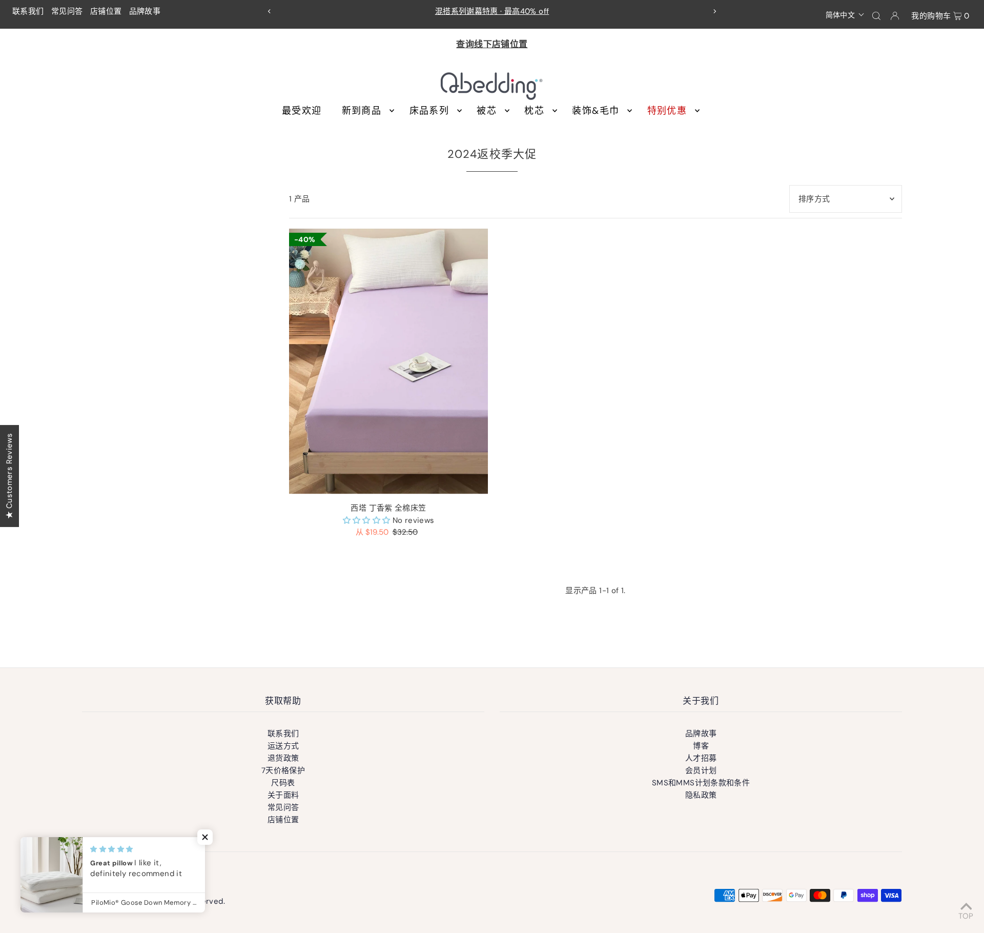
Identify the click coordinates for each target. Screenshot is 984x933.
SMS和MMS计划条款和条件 (701, 783)
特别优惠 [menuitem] (667, 111)
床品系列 (429, 111)
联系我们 (28, 11)
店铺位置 (106, 11)
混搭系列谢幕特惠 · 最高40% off (492, 11)
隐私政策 (701, 795)
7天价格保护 (283, 770)
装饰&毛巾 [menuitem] (595, 111)
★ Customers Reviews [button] (9, 476)
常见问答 (67, 11)
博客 (701, 746)
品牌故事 (145, 11)
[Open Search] (876, 15)
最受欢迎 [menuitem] (301, 111)
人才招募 (701, 758)
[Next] (714, 11)
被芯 (487, 111)
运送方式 (283, 746)
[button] (845, 14)
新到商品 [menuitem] (361, 111)
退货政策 (283, 758)
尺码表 (283, 783)
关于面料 (283, 795)
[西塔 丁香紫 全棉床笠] (388, 361)
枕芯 (534, 111)
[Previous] (269, 11)
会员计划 (701, 770)
